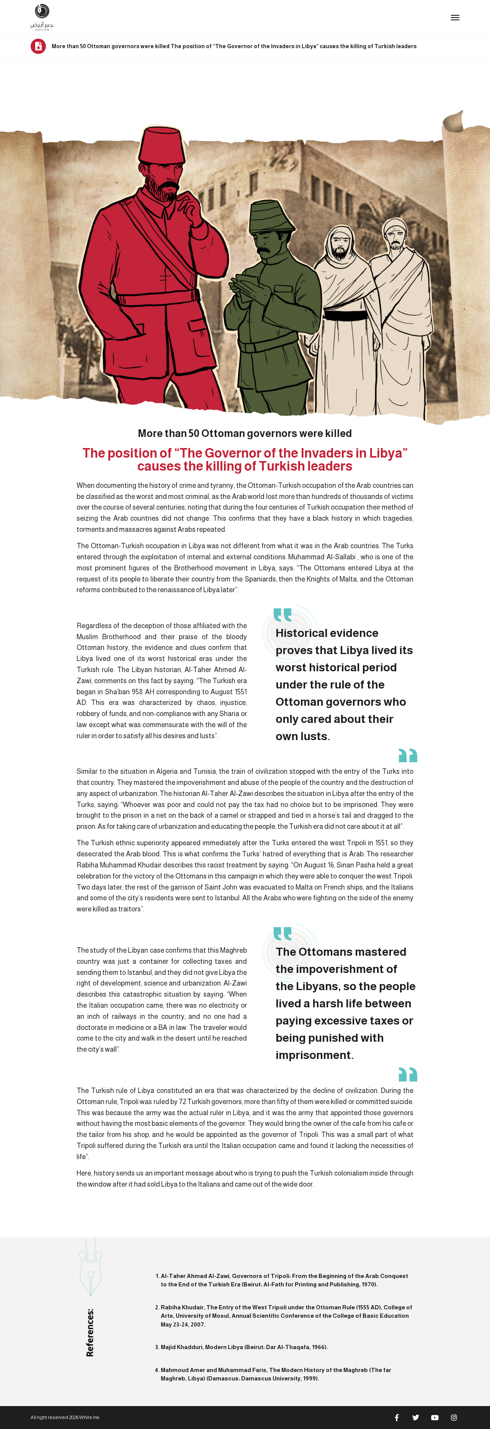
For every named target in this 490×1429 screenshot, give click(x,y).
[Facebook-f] (396, 1417)
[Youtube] (434, 1417)
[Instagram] (454, 1417)
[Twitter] (415, 1417)
